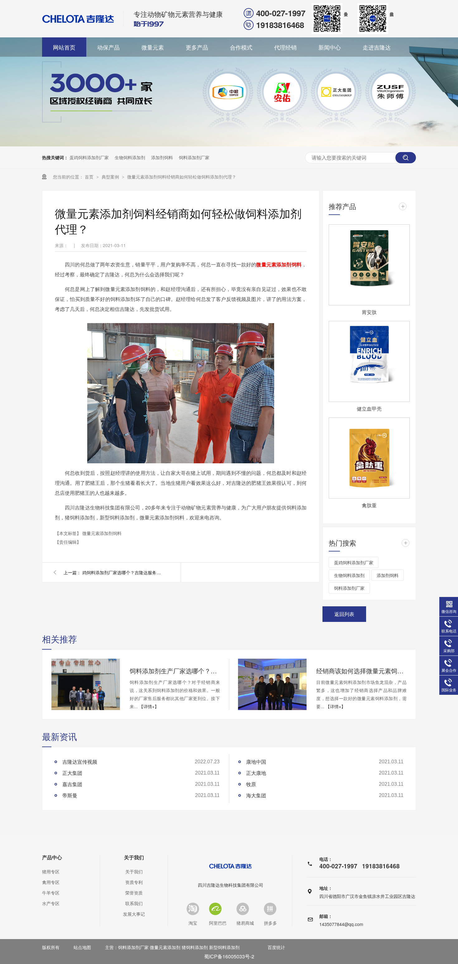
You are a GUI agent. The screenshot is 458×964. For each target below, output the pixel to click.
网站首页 (64, 47)
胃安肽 (369, 312)
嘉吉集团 (72, 784)
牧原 (251, 784)
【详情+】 (149, 706)
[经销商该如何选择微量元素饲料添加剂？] (272, 684)
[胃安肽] (369, 265)
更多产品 (197, 47)
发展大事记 (134, 914)
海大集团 (256, 795)
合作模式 (241, 47)
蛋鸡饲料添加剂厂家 (89, 157)
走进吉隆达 (377, 47)
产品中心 (52, 857)
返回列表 (344, 614)
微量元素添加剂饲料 (279, 264)
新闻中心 (329, 47)
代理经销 (285, 47)
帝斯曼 (69, 795)
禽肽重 (369, 505)
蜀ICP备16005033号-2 (229, 956)
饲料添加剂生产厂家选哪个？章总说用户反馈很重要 (175, 670)
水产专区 (51, 903)
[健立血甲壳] (369, 361)
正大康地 (256, 772)
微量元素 (152, 47)
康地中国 (256, 761)
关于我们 (134, 857)
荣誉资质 (134, 893)
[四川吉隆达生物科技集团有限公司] (78, 18)
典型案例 (111, 177)
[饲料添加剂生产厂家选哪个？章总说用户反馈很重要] (85, 684)
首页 (90, 177)
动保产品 (108, 47)
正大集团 (72, 772)
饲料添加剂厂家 (194, 157)
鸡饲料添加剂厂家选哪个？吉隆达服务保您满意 (122, 572)
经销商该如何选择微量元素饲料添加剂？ (361, 670)
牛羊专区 (51, 893)
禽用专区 (51, 882)
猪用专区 (51, 871)
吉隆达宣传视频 (79, 761)
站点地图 (82, 947)
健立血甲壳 (369, 408)
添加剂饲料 (162, 157)
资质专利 (134, 882)
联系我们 (134, 903)
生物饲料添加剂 (130, 157)
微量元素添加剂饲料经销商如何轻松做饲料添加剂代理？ (181, 177)
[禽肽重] (369, 458)
